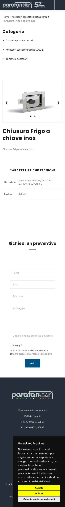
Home (6, 16)
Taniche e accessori (17, 58)
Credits (10, 484)
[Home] (23, 5)
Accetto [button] (39, 487)
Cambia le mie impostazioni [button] (39, 499)
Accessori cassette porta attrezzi (31, 16)
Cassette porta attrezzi (19, 40)
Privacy (16, 345)
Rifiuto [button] (39, 493)
